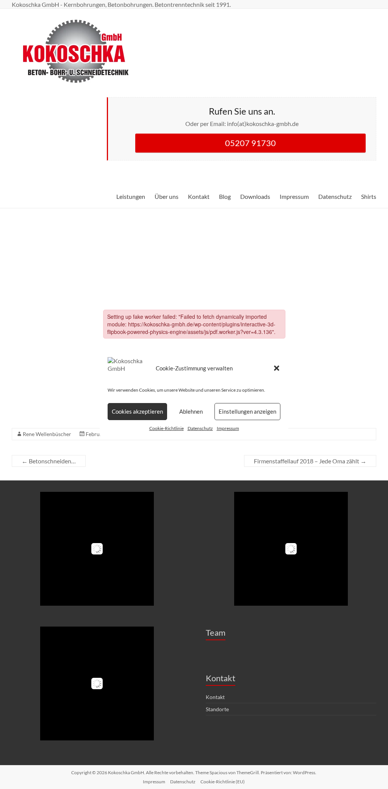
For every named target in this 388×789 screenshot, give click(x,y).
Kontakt (199, 196)
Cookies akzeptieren (137, 411)
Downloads (255, 196)
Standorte (217, 709)
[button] (276, 368)
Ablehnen (191, 411)
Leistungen (130, 196)
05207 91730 (250, 143)
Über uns (166, 196)
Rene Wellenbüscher (47, 434)
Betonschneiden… (49, 461)
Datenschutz (200, 428)
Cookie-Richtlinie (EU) (222, 781)
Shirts (368, 196)
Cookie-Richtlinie (166, 428)
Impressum (228, 428)
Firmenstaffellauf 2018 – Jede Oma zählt (310, 461)
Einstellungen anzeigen (247, 411)
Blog (225, 196)
